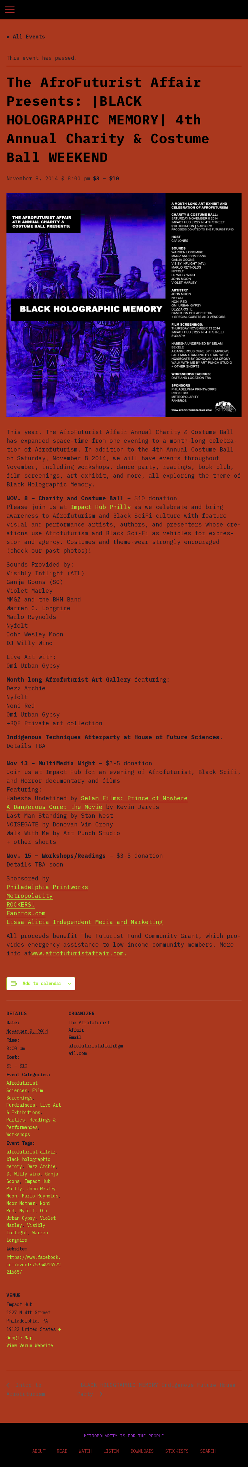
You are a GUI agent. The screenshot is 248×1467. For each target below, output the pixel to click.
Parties (15, 1120)
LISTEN (111, 1451)
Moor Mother (20, 1203)
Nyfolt (27, 1211)
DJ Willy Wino (23, 1174)
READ (62, 1451)
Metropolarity (29, 895)
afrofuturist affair (31, 1152)
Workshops (18, 1134)
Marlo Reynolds (40, 1196)
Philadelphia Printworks (47, 887)
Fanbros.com (26, 913)
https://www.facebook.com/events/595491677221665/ (33, 1264)
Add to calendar (42, 983)
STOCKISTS (177, 1451)
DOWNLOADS (142, 1451)
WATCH (85, 1451)
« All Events (25, 36)
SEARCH (208, 1451)
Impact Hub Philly (100, 507)
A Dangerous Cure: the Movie (54, 807)
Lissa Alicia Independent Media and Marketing (84, 922)
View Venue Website (29, 1345)
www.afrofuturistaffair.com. (79, 953)
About (38, 1451)
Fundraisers (20, 1105)
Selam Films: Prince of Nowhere (134, 798)
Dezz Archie (41, 1166)
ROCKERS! (20, 904)
